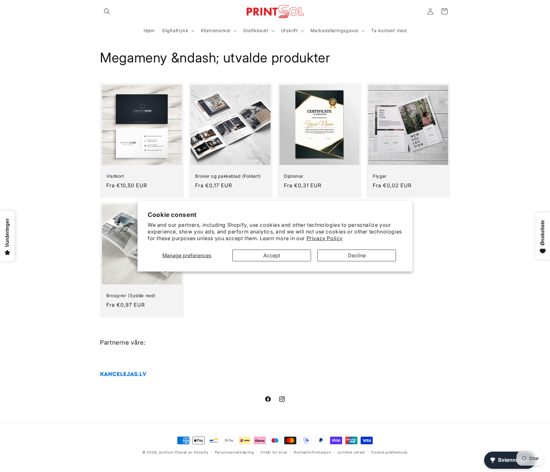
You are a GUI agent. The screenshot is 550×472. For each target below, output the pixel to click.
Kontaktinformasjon (312, 452)
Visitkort (115, 176)
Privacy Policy (325, 238)
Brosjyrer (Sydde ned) (130, 295)
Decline (357, 255)
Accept (271, 255)
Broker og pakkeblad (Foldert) (228, 176)
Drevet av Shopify (191, 452)
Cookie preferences (389, 452)
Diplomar (294, 176)
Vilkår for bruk (274, 452)
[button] (107, 11)
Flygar (380, 176)
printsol (166, 452)
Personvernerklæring (234, 452)
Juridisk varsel (351, 452)
